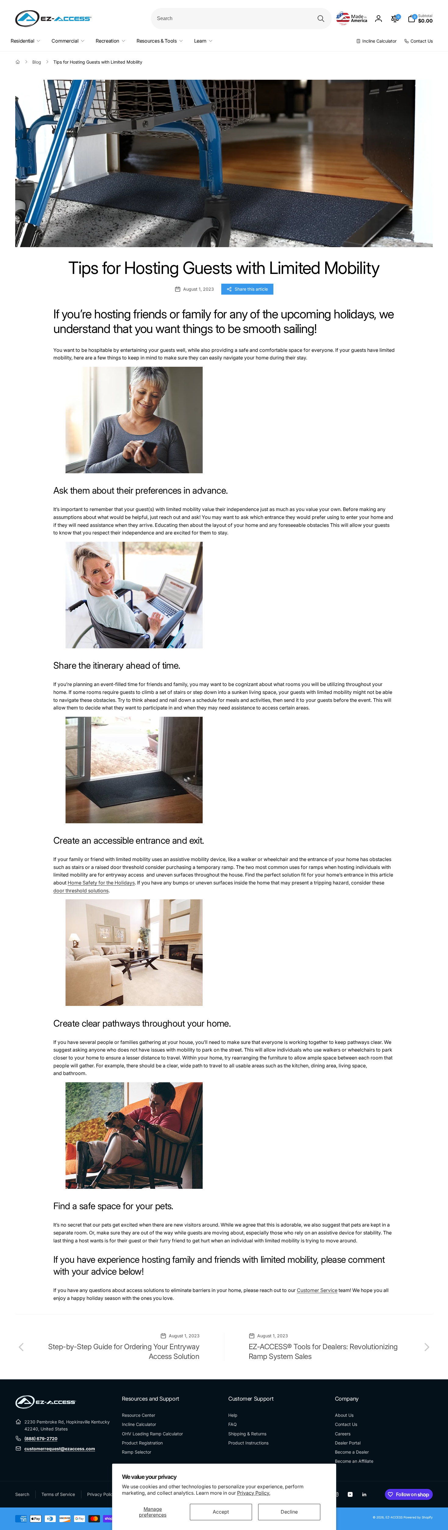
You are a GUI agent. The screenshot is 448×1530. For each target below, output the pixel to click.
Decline (289, 1512)
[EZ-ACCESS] (45, 1407)
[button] (420, 18)
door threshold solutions (80, 891)
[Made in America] (352, 18)
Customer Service (317, 1290)
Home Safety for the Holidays (101, 883)
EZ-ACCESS (394, 1517)
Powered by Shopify (418, 1517)
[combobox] (241, 18)
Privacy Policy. (253, 1493)
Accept (221, 1512)
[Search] (321, 18)
